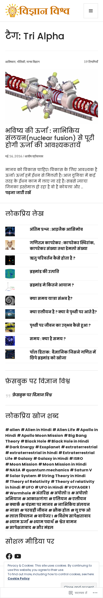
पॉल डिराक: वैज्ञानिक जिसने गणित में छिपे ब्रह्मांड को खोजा (63, 355)
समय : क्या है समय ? (48, 339)
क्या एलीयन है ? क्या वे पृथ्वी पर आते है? (63, 312)
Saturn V (83, 470)
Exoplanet (50, 447)
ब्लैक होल (61, 510)
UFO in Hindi (51, 487)
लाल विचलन (21, 516)
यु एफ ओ (83, 510)
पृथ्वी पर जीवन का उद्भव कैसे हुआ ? (60, 325)
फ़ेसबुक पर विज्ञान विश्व (37, 381)
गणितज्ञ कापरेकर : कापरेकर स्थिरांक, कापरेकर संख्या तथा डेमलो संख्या (62, 245)
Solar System (23, 476)
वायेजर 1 (45, 516)
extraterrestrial (81, 447)
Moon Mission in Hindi (64, 464)
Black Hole (35, 441)
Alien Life (66, 429)
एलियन (60, 499)
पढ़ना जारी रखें (18, 192)
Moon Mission (23, 464)
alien (15, 429)
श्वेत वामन (68, 522)
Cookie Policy (19, 578)
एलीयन (79, 499)
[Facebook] (9, 556)
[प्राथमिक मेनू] (91, 10)
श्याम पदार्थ (44, 522)
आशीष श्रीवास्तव (34, 156)
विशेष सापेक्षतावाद (74, 516)
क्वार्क (15, 504)
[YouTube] (18, 556)
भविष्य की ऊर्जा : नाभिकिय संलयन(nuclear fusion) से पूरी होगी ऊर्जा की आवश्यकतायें (49, 138)
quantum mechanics (47, 470)
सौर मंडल (44, 527)
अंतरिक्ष (42, 493)
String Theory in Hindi (64, 476)
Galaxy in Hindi (53, 458)
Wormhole (20, 493)
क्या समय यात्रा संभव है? (51, 298)
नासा (14, 510)
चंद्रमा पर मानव (39, 504)
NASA (15, 470)
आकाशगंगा (37, 499)
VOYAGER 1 (79, 487)
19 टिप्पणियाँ (91, 62)
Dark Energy (22, 447)
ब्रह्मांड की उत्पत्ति (44, 271)
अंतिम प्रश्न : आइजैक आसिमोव (56, 229)
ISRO (78, 458)
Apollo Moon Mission (42, 435)
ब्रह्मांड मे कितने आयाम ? (52, 285)
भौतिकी (21, 62)
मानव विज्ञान (33, 62)
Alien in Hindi (38, 429)
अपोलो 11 (62, 493)
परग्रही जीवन (35, 510)
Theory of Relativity (30, 481)
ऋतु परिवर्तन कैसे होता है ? (52, 258)
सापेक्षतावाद (20, 527)
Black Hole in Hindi (70, 441)
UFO (30, 487)
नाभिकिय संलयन (74, 504)
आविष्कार (10, 62)
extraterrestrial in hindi (33, 453)
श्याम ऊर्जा (19, 522)
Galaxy (25, 458)
